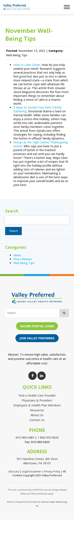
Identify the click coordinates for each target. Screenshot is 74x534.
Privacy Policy (52, 471)
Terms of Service (39, 493)
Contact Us (37, 420)
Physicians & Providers (37, 400)
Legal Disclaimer (32, 471)
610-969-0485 (25, 437)
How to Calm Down (26, 65)
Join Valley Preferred (37, 338)
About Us (37, 415)
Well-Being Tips (24, 263)
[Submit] (64, 313)
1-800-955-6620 (48, 437)
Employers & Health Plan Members (37, 405)
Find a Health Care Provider (37, 395)
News (17, 255)
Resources (37, 410)
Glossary (13, 471)
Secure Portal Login (37, 326)
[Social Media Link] (32, 375)
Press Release (22, 259)
